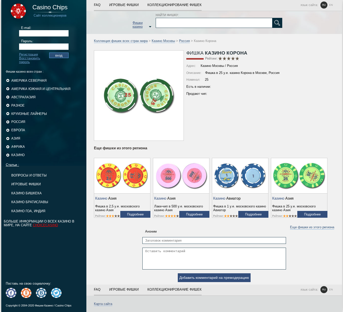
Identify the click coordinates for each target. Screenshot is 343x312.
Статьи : (12, 165)
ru (324, 5)
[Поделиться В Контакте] (41, 293)
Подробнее (135, 214)
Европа (18, 130)
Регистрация (28, 54)
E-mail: (26, 28)
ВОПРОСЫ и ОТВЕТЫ (29, 175)
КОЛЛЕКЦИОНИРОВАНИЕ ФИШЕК (174, 5)
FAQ (97, 5)
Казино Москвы (163, 41)
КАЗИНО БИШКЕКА (26, 193)
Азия (15, 138)
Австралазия (23, 97)
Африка (18, 147)
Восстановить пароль (29, 60)
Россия (18, 122)
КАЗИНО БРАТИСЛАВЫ (29, 202)
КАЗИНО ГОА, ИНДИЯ (28, 211)
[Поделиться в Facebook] (11, 293)
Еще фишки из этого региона (312, 227)
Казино (18, 155)
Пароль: (27, 41)
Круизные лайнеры (29, 114)
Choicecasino (45, 225)
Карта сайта (103, 304)
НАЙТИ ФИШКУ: (167, 15)
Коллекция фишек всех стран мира (121, 41)
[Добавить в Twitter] (56, 293)
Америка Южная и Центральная (40, 89)
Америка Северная (28, 80)
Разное (18, 105)
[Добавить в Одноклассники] (26, 293)
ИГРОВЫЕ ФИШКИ (26, 184)
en (331, 5)
